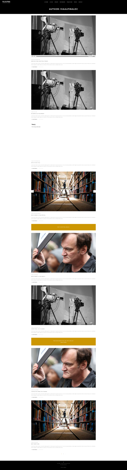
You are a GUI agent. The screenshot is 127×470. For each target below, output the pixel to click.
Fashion (36, 389)
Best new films (35, 443)
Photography (38, 213)
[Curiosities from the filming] (63, 367)
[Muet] (91, 56)
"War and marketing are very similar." (63, 340)
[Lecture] (32, 56)
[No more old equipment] (63, 89)
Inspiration (37, 59)
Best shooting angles (63, 227)
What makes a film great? (38, 276)
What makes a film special (38, 215)
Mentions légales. (63, 467)
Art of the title (35, 162)
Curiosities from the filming (39, 391)
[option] (63, 191)
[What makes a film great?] (63, 252)
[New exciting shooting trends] (63, 35)
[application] (63, 56)
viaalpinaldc (34, 119)
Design (36, 274)
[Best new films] (63, 420)
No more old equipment (37, 113)
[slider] (93, 56)
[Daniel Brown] (63, 341)
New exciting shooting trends (39, 61)
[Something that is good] (63, 305)
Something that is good (38, 328)
